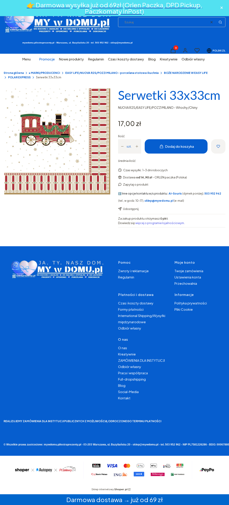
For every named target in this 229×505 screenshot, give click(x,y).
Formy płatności (131, 309)
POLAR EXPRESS (19, 77)
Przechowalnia (185, 283)
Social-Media (128, 391)
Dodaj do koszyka (179, 146)
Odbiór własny (129, 328)
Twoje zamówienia (188, 271)
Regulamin (126, 277)
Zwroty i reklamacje (133, 271)
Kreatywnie (127, 354)
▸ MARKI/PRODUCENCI (44, 73)
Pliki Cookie (183, 309)
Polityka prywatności (190, 303)
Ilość (121, 136)
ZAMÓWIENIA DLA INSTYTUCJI (141, 360)
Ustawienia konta (187, 277)
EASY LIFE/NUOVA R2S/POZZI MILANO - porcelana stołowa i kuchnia (112, 73)
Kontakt (124, 398)
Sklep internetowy (109, 489)
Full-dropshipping (132, 379)
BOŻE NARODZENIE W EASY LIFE (186, 73)
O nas (122, 348)
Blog (121, 385)
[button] (220, 22)
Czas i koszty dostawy (135, 303)
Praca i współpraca (133, 373)
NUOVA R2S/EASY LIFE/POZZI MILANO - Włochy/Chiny (158, 107)
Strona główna (14, 73)
